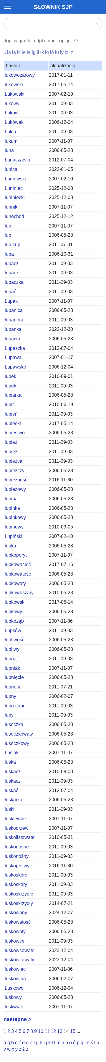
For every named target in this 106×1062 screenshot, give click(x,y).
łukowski (14, 84)
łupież (11, 442)
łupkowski (15, 602)
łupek (10, 376)
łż (71, 52)
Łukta (10, 131)
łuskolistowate (19, 837)
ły (62, 52)
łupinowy (14, 526)
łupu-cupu (15, 705)
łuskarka (13, 799)
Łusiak (12, 752)
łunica (11, 169)
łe (24, 52)
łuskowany (16, 912)
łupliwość (14, 639)
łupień (11, 414)
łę (29, 52)
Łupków (13, 630)
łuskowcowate (19, 950)
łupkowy (13, 611)
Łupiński (13, 536)
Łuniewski (15, 178)
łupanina (14, 319)
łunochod (14, 216)
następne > (18, 1019)
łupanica (14, 310)
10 (40, 1031)
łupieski (13, 423)
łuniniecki (15, 197)
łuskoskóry (16, 884)
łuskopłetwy (17, 865)
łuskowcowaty (19, 959)
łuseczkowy (17, 743)
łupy (9, 714)
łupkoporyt (15, 555)
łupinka (12, 508)
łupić (10, 404)
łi (38, 52)
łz (66, 52)
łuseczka (14, 724)
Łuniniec (14, 188)
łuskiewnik (16, 818)
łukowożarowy (20, 75)
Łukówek (14, 122)
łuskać (11, 790)
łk (42, 52)
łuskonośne (17, 846)
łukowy (12, 103)
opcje (65, 40)
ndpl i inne (45, 40)
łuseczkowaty (19, 733)
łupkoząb (14, 621)
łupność (13, 686)
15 (72, 1031)
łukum (11, 141)
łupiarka (13, 395)
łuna (9, 150)
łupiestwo (15, 432)
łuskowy (13, 997)
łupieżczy (14, 470)
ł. (5, 52)
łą (14, 52)
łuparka (12, 338)
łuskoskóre (16, 874)
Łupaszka (15, 348)
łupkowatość (18, 573)
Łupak (11, 301)
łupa (9, 254)
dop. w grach (17, 40)
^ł (76, 40)
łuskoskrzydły (19, 903)
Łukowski (14, 94)
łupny (10, 696)
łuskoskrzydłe (19, 893)
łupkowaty (15, 583)
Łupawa (13, 357)
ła (9, 52)
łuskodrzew (17, 828)
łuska (10, 762)
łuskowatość (18, 922)
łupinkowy (15, 517)
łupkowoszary (19, 592)
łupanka (13, 329)
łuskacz (13, 771)
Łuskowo (14, 988)
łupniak (12, 668)
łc (19, 52)
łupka (10, 545)
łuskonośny (17, 856)
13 (59, 1031)
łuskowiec (15, 969)
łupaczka (14, 282)
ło (47, 52)
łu (57, 52)
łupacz (12, 263)
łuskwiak (14, 1006)
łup (8, 225)
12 (53, 1031)
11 (46, 1031)
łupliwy (12, 649)
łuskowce (14, 941)
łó (52, 52)
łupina (11, 498)
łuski (9, 809)
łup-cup (12, 244)
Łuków (12, 112)
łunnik (11, 206)
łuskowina (15, 978)
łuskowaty (15, 931)
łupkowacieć (18, 564)
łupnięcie (14, 677)
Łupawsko (15, 366)
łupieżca (13, 461)
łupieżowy (15, 489)
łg (34, 52)
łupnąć (12, 658)
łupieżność (16, 479)
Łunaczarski (17, 159)
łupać (10, 291)
